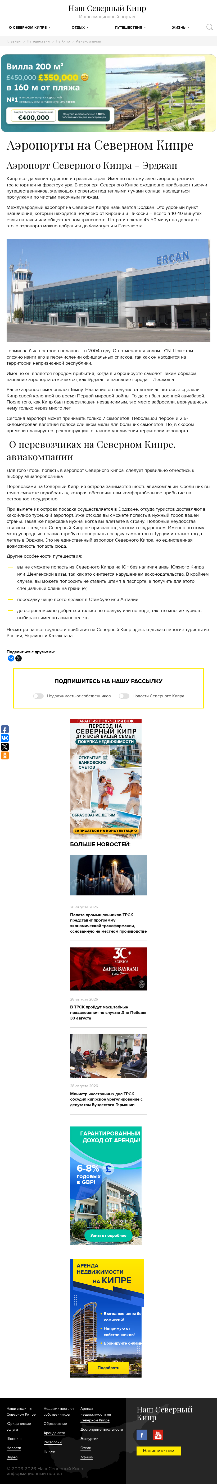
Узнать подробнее (108, 1235)
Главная (14, 42)
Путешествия (128, 27)
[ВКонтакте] (11, 658)
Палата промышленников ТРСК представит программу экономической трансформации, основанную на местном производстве (108, 923)
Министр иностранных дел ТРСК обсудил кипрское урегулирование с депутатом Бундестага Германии (106, 1099)
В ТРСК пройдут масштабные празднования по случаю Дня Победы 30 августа (108, 1012)
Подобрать (108, 1367)
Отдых (78, 27)
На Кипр (63, 42)
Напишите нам (158, 1451)
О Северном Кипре (28, 27)
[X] (18, 658)
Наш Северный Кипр (107, 11)
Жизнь (179, 27)
